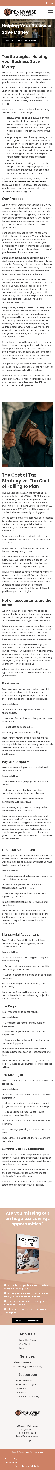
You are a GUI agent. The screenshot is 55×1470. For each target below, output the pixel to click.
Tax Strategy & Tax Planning (27, 1366)
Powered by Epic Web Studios (27, 1466)
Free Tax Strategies (26, 1384)
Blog (21, 1348)
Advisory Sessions (22, 1362)
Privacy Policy (11, 1459)
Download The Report (27, 1320)
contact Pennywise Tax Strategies (27, 181)
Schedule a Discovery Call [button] (20, 40)
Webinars (21, 1388)
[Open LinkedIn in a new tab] (52, 3)
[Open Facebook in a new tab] (47, 3)
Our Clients (25, 1344)
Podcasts (21, 1392)
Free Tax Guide (24, 1380)
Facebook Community (27, 1396)
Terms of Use (11, 1462)
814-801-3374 (28, 1432)
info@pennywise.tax (28, 1436)
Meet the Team (27, 1340)
